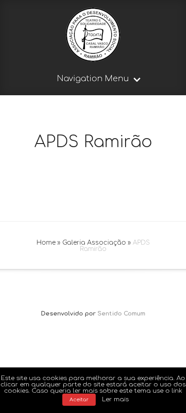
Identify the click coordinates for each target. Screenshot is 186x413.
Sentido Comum (121, 314)
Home (46, 242)
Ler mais (115, 399)
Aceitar (79, 400)
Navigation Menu (93, 78)
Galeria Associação (94, 242)
